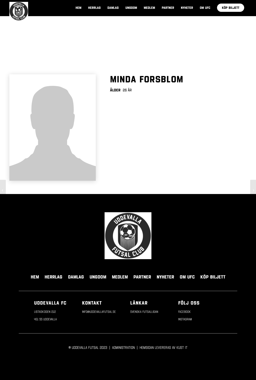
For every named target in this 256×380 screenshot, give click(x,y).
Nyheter (165, 276)
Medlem (120, 276)
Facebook (184, 311)
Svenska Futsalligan (144, 311)
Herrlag (53, 276)
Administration (123, 347)
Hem (35, 276)
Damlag (76, 276)
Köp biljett (212, 276)
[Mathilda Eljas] (3, 190)
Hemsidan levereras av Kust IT (163, 347)
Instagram (185, 319)
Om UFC (187, 276)
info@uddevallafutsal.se (99, 311)
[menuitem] (231, 8)
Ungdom (98, 276)
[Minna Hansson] (253, 190)
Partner (142, 276)
